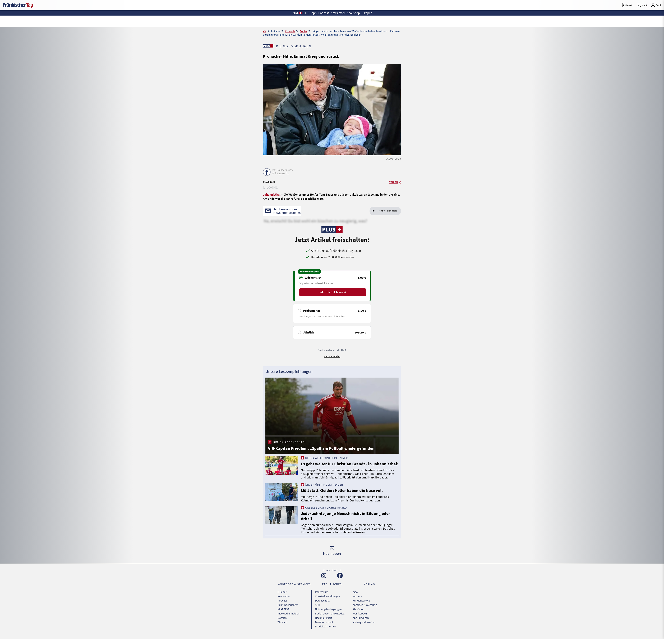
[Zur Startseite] (264, 31)
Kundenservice (361, 600)
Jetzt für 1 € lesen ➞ (332, 292)
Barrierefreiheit (324, 622)
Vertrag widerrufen (364, 622)
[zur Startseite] (18, 5)
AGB (317, 605)
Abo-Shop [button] (353, 13)
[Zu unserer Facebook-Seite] (340, 575)
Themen (282, 622)
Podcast (282, 600)
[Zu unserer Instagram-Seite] (323, 575)
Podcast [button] (323, 13)
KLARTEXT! (284, 609)
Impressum (321, 592)
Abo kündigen (361, 617)
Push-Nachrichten (288, 605)
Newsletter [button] (338, 13)
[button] (297, 13)
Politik (303, 31)
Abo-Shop (358, 609)
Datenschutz (322, 600)
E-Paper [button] (367, 13)
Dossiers (283, 617)
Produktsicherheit (325, 626)
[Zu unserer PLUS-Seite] (268, 46)
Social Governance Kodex (329, 613)
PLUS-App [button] (310, 13)
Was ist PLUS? (361, 613)
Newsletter (284, 596)
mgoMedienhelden (288, 613)
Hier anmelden (332, 356)
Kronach (290, 31)
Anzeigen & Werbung (365, 605)
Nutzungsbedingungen (328, 609)
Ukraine (270, 187)
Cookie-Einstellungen (327, 596)
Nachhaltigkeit (323, 617)
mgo (355, 592)
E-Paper (282, 592)
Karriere (357, 596)
